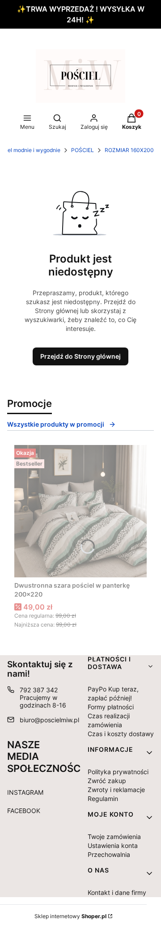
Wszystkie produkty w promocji (55, 424)
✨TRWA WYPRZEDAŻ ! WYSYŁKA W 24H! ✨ (80, 14)
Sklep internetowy (70, 916)
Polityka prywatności (118, 771)
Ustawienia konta (113, 845)
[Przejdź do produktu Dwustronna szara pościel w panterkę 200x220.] (80, 511)
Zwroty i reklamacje (116, 789)
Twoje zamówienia (114, 836)
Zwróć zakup (107, 780)
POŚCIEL (82, 150)
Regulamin (103, 798)
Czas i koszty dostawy (121, 733)
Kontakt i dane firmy (117, 892)
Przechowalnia (109, 854)
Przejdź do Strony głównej (80, 356)
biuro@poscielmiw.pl (49, 720)
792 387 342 (39, 690)
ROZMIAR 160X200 (129, 150)
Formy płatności (111, 707)
